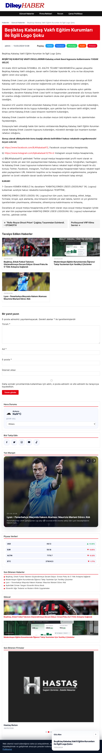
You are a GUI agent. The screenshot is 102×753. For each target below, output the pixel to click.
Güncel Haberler (26, 13)
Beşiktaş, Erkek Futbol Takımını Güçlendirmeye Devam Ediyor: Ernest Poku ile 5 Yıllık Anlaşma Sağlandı (48, 577)
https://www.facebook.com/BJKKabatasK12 (26, 147)
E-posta (7, 359)
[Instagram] (22, 442)
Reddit (82, 46)
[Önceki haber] (88, 460)
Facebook (60, 46)
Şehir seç (11, 419)
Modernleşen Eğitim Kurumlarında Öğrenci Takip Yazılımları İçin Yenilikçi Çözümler (39, 579)
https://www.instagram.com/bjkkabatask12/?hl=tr (29, 153)
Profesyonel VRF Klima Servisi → (82, 224)
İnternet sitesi (9, 370)
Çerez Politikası (76, 13)
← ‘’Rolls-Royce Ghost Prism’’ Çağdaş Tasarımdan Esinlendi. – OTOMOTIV (34, 224)
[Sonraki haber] (94, 460)
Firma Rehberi (45, 13)
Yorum (6, 324)
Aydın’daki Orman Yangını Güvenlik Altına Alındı (25, 585)
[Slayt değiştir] (46, 732)
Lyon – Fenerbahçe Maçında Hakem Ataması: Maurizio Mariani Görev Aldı (36, 582)
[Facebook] (7, 442)
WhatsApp (72, 46)
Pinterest (92, 46)
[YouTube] (29, 442)
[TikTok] (36, 442)
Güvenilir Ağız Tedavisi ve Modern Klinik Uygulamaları (28, 588)
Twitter (49, 46)
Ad (4, 349)
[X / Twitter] (14, 442)
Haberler (5, 23)
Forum (60, 13)
